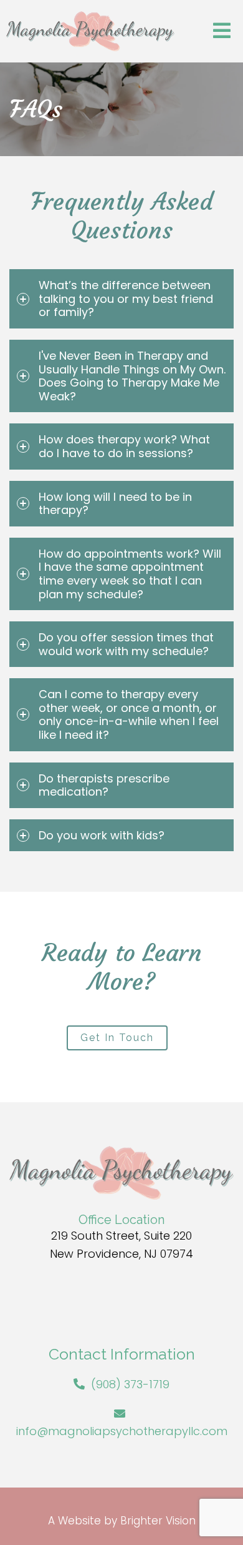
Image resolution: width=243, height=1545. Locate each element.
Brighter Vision (158, 1520)
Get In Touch (117, 1038)
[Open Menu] (222, 31)
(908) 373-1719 (130, 1384)
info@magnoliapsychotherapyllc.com (121, 1431)
